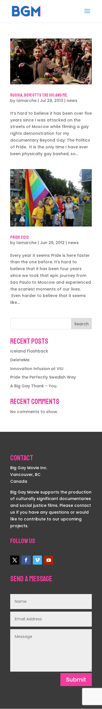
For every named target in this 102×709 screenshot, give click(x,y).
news (72, 100)
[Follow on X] (14, 560)
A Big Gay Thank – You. (33, 386)
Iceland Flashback (29, 351)
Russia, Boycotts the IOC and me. (39, 95)
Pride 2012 (19, 237)
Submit (76, 680)
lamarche (26, 100)
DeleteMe (19, 360)
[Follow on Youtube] (48, 560)
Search (81, 324)
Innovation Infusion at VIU (36, 368)
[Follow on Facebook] (26, 560)
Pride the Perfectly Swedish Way (43, 377)
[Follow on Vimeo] (37, 560)
